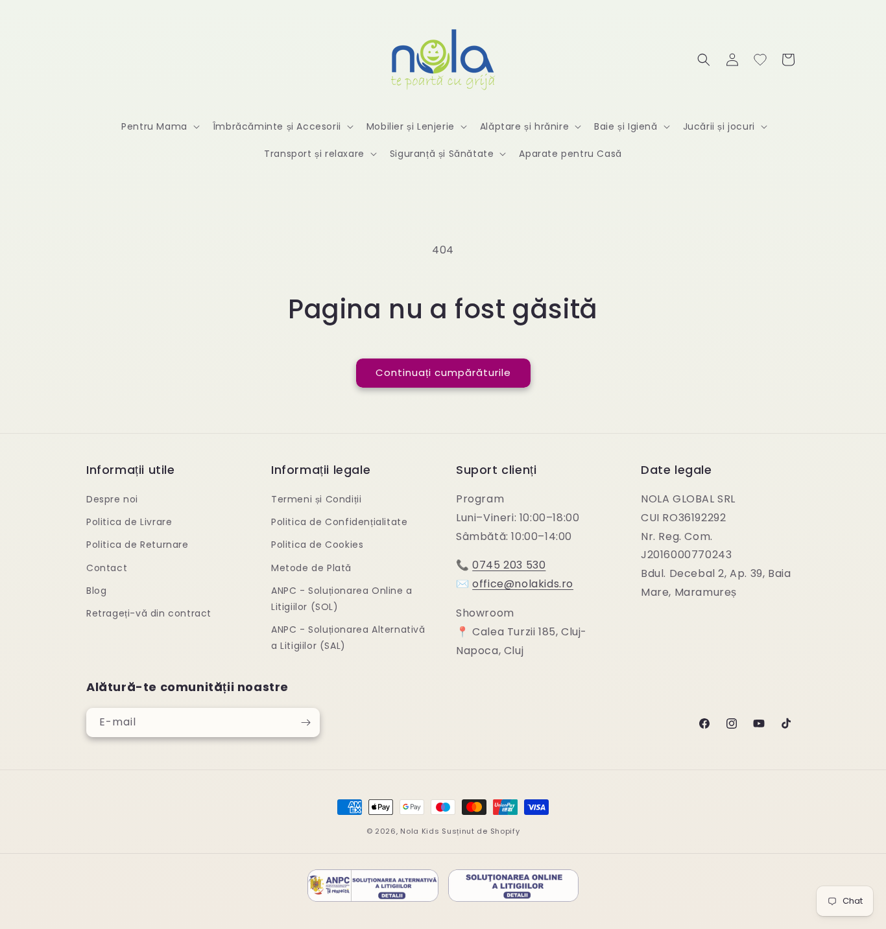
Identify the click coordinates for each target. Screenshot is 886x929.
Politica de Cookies (317, 544)
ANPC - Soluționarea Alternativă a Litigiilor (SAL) (348, 637)
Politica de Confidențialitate (339, 521)
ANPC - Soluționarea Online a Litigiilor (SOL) (342, 598)
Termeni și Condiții (316, 499)
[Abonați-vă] (305, 722)
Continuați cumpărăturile (443, 372)
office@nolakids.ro (522, 583)
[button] (159, 126)
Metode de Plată (311, 567)
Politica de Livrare (129, 521)
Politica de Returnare (137, 544)
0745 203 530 (508, 565)
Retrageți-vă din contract (148, 613)
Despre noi (112, 499)
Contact (106, 567)
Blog (96, 590)
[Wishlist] (760, 59)
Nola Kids (419, 831)
